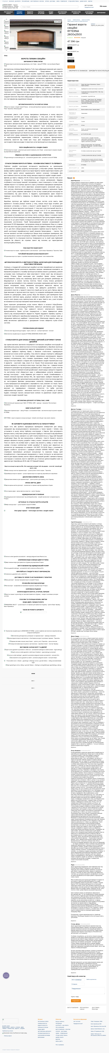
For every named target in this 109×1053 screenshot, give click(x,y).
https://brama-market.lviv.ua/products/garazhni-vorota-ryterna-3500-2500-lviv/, (87, 580)
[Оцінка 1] (81, 997)
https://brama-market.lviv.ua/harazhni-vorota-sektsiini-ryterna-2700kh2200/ (88, 777)
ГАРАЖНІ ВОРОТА (19, 12)
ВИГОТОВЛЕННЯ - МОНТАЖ (37, 1)
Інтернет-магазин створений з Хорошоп (11, 1049)
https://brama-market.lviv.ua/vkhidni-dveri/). (87, 959)
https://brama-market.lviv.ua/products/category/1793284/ (83, 903)
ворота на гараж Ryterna (31, 171)
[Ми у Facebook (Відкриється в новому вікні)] (94, 1)
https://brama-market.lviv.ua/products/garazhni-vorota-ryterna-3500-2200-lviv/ (87, 441)
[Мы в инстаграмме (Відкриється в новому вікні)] (96, 1)
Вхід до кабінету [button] (60, 1021)
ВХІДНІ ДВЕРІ (51, 12)
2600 (82, 171)
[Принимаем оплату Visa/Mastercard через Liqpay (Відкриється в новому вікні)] (14, 1033)
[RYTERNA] (57, 21)
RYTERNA (83, 164)
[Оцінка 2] (84, 997)
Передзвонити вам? (89, 7)
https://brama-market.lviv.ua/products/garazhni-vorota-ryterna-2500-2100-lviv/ (87, 232)
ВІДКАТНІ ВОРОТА (30, 12)
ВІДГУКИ (90, 1)
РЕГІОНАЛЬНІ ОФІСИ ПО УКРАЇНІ (98, 1035)
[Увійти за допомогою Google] (101, 979)
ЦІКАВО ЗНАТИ (83, 1)
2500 (82, 168)
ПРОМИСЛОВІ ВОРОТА (76, 12)
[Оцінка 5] (91, 997)
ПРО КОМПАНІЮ (25, 1)
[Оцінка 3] (86, 997)
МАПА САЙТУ (59, 1041)
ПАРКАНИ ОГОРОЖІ (41, 12)
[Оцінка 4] (89, 997)
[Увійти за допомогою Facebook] (98, 979)
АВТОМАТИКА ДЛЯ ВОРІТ (62, 12)
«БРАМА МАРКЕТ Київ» (50, 449)
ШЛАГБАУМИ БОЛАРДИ (89, 12)
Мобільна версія (8, 1036)
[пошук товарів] (77, 7)
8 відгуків (83, 37)
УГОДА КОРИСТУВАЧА (73, 1)
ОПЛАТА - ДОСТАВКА (50, 1)
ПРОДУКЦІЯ (5, 1)
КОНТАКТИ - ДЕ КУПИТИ (15, 1)
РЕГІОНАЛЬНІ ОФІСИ (8, 12)
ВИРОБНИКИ (101, 13)
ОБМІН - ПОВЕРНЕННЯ (61, 1)
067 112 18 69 (89, 5)
